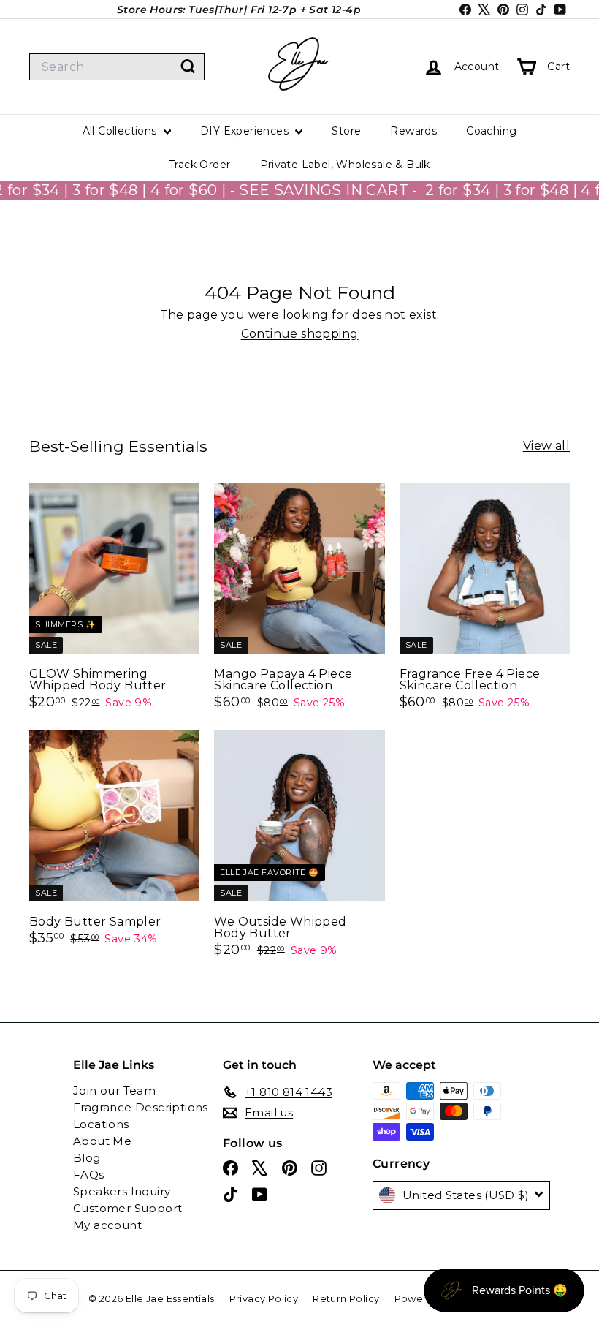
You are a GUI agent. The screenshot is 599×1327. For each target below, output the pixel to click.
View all (546, 446)
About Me (102, 1141)
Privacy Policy (264, 1298)
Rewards (413, 130)
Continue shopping (300, 334)
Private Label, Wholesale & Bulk (345, 164)
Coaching (491, 130)
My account (107, 1225)
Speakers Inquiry (121, 1191)
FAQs (88, 1175)
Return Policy (346, 1298)
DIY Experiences (245, 130)
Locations (101, 1124)
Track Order (199, 164)
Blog (87, 1158)
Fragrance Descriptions (140, 1107)
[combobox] (117, 66)
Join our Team (114, 1090)
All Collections (121, 130)
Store (346, 130)
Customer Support (127, 1208)
